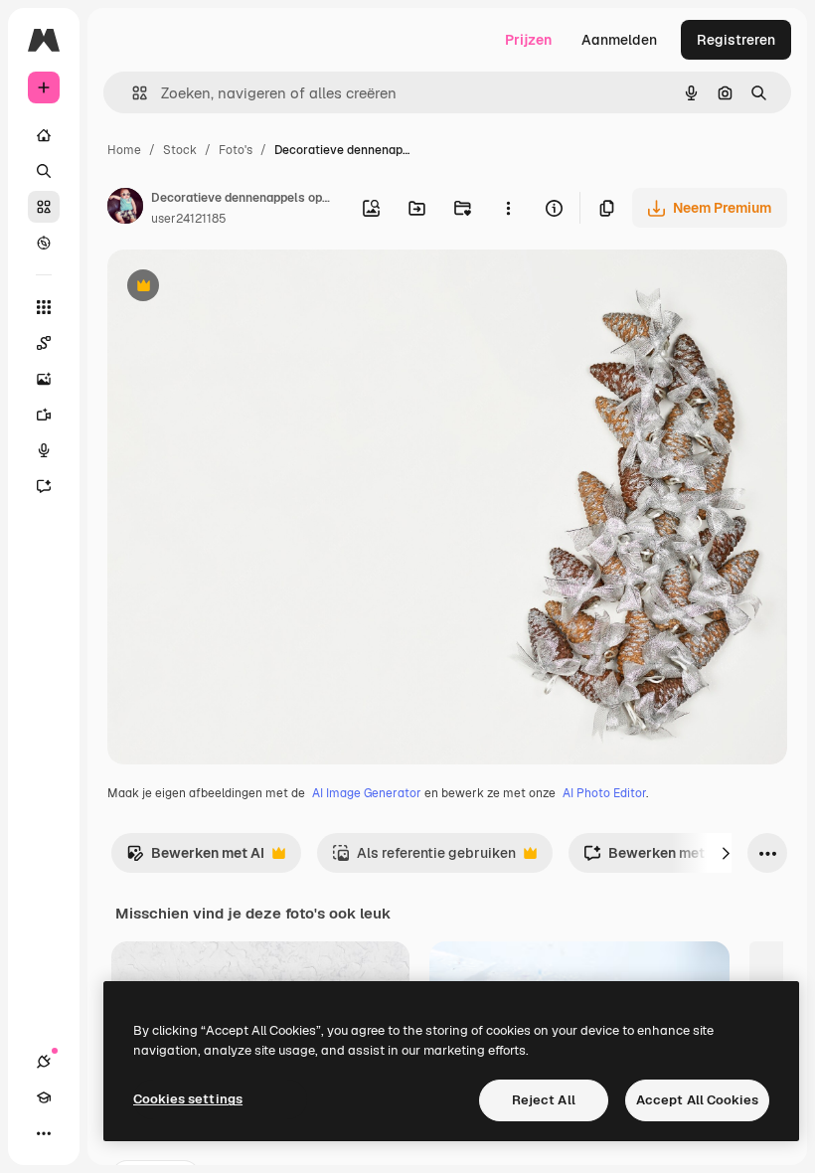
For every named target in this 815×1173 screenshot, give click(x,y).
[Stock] (44, 207)
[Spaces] (44, 343)
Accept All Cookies (697, 1099)
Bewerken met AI (195, 858)
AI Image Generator (366, 793)
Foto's (235, 150)
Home (124, 150)
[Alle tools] (44, 307)
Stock (180, 150)
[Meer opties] (508, 208)
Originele (238, 287)
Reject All (543, 1099)
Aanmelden (619, 40)
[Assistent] (44, 486)
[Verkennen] (44, 242)
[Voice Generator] (44, 450)
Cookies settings (188, 1098)
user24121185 (189, 219)
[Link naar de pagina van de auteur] (125, 209)
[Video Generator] (44, 414)
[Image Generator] (44, 379)
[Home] (44, 135)
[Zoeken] (44, 171)
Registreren (736, 40)
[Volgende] (725, 853)
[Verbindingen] (44, 1062)
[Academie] (44, 1097)
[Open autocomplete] (131, 92)
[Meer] (44, 1133)
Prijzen (528, 40)
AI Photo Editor (604, 793)
